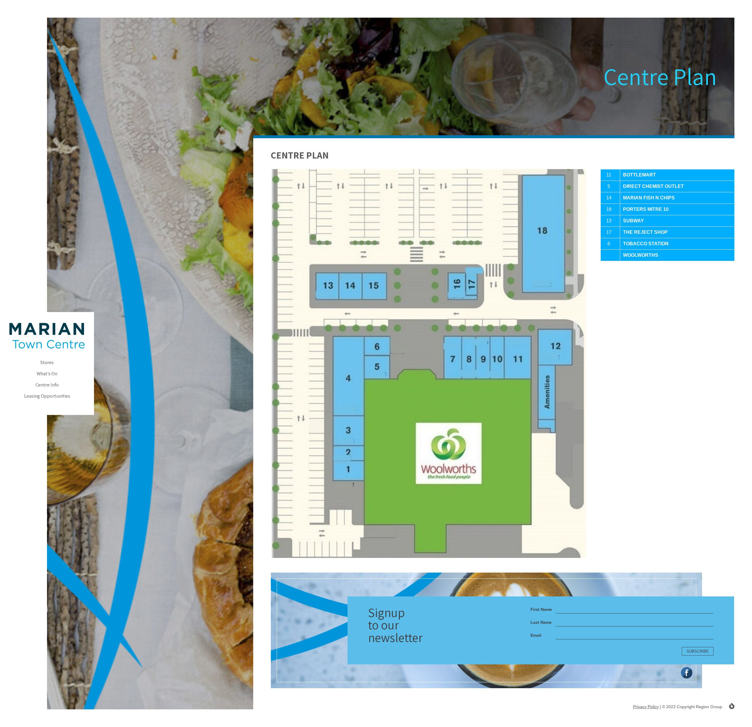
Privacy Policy (646, 706)
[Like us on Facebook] (686, 672)
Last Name (541, 622)
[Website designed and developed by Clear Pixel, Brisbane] (731, 706)
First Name (541, 609)
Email (536, 635)
